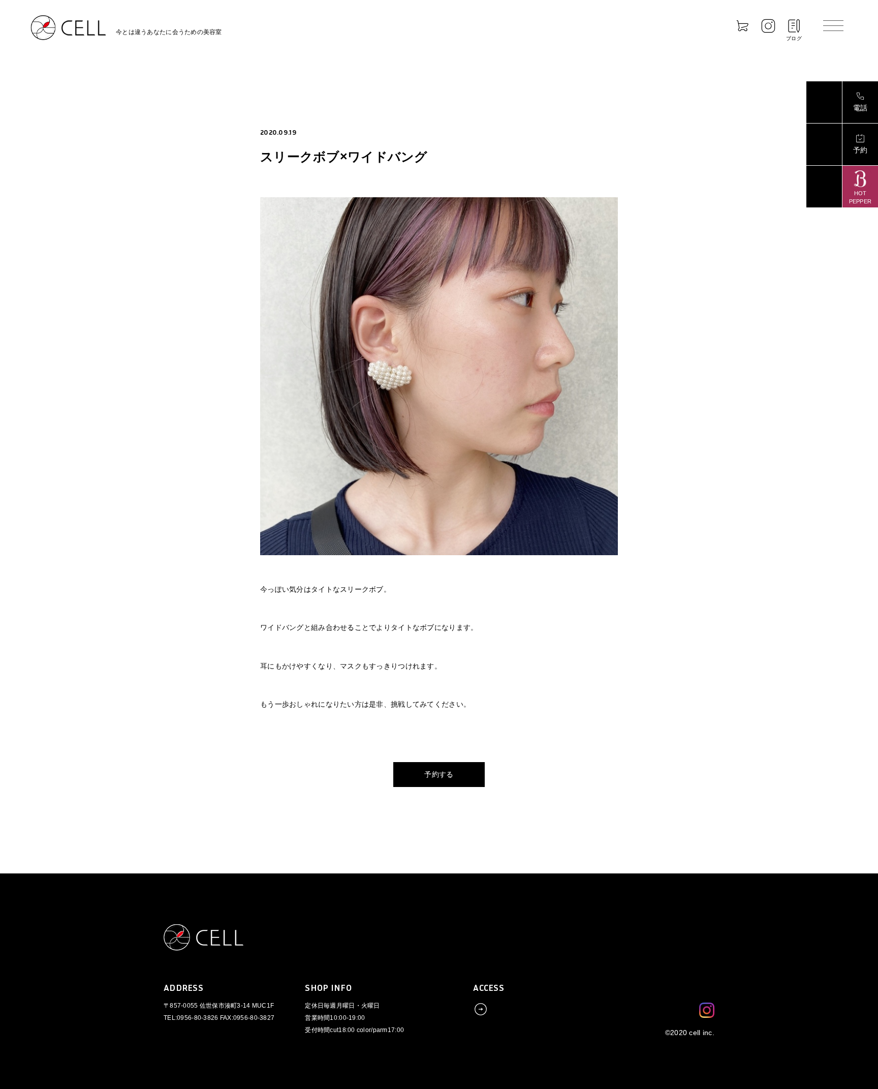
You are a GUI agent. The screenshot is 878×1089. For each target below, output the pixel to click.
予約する (438, 774)
